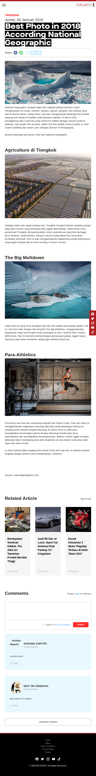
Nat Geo (65, 450)
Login (77, 594)
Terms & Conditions (62, 625)
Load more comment (48, 722)
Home (48, 740)
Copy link (36, 53)
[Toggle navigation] (4, 4)
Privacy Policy (48, 749)
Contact (48, 752)
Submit (80, 625)
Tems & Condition (48, 746)
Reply (15, 663)
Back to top (86, 499)
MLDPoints (9, 58)
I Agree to (58, 625)
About (48, 743)
